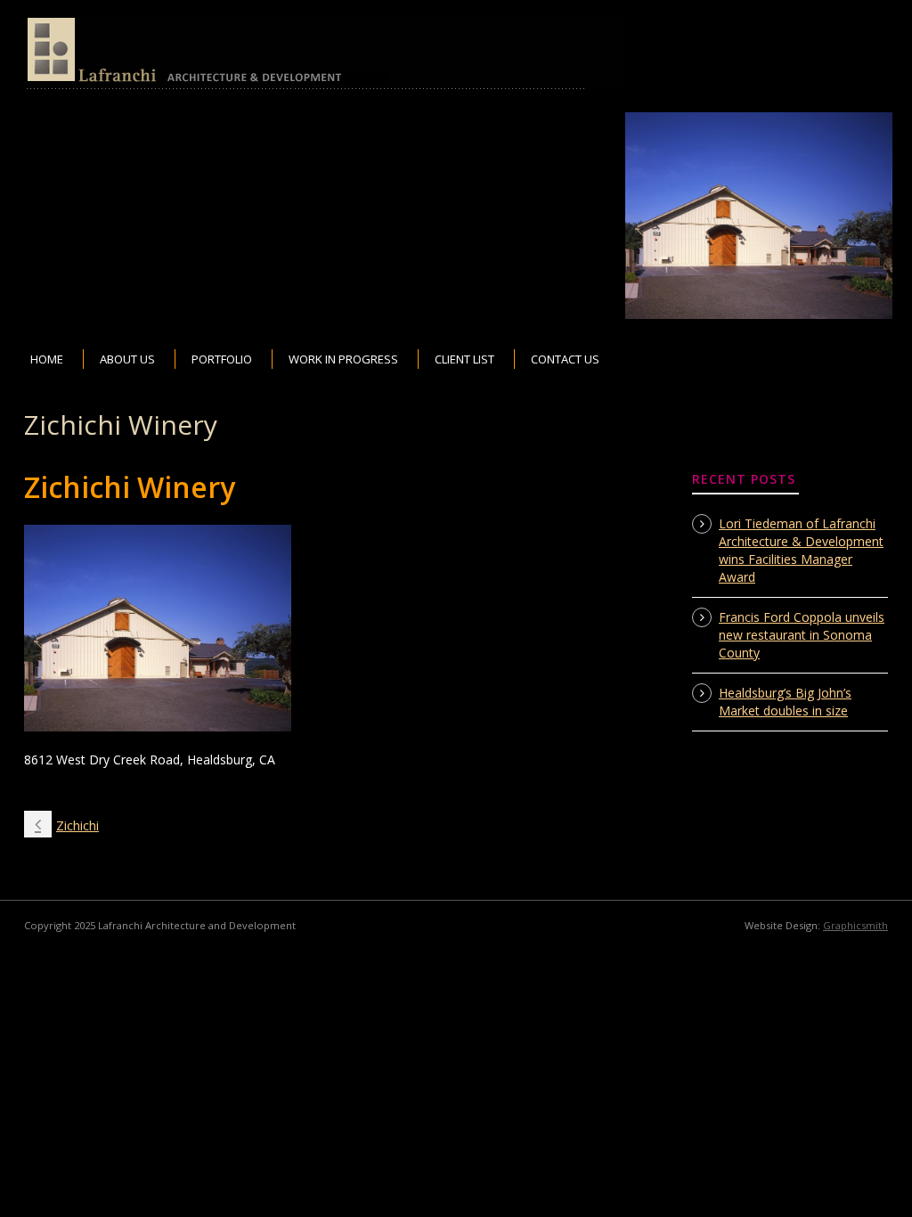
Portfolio (221, 359)
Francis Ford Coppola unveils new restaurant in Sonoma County (801, 634)
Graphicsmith (855, 925)
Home (46, 359)
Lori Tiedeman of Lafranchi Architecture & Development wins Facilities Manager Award (801, 550)
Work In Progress (343, 359)
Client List (464, 359)
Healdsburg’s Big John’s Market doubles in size (785, 701)
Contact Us (565, 359)
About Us (127, 359)
